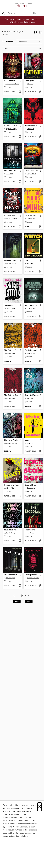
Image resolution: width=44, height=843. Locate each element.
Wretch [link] (28, 260)
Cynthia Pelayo (11, 129)
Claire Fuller (10, 488)
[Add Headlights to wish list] (40, 92)
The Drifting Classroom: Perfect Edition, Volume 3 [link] (11, 350)
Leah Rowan (31, 443)
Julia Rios (9, 174)
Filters (6, 48)
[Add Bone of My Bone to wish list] (20, 92)
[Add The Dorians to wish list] (40, 540)
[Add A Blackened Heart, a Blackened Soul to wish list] (40, 136)
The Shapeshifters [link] (11, 575)
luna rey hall (31, 308)
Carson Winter (11, 264)
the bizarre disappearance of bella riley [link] (32, 305)
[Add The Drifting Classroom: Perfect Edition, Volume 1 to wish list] (20, 406)
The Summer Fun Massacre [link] (32, 171)
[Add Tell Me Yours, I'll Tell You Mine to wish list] (40, 226)
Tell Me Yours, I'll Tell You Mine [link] (32, 216)
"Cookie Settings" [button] (20, 827)
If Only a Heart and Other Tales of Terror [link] (11, 216)
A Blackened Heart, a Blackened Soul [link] (32, 126)
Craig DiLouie (31, 174)
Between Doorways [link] (11, 260)
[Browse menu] (40, 13)
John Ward (30, 129)
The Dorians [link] (30, 530)
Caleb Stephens (11, 219)
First (17, 601)
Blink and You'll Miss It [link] (11, 440)
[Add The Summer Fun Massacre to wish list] (40, 181)
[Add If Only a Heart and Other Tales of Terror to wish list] (20, 226)
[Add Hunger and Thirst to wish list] (20, 496)
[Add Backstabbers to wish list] (40, 496)
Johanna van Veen (12, 84)
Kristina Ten (31, 219)
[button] (35, 33)
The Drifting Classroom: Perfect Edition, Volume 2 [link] (32, 350)
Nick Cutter (30, 533)
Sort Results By (8, 41)
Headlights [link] (29, 81)
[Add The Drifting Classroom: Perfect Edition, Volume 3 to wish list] (20, 361)
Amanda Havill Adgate (33, 578)
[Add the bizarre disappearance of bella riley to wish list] (40, 316)
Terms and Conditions (12, 808)
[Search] (3, 13)
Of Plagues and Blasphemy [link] (32, 575)
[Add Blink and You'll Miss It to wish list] (20, 451)
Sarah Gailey (10, 533)
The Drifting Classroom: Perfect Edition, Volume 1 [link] (11, 395)
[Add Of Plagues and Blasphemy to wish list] (40, 585)
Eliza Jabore (31, 488)
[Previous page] (14, 595)
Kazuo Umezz (11, 353)
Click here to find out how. (23, 22)
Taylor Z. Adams (11, 308)
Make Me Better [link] (10, 530)
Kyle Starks (30, 398)
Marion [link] (28, 440)
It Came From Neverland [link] (11, 126)
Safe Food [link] (8, 305)
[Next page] (31, 595)
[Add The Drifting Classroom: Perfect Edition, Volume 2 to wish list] (40, 361)
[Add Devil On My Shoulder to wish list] (40, 406)
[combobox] (17, 13)
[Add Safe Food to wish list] (20, 316)
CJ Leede (30, 84)
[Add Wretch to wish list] (40, 271)
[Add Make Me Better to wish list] (20, 540)
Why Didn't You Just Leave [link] (11, 171)
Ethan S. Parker (11, 443)
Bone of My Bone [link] (11, 81)
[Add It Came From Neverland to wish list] (20, 136)
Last (29, 601)
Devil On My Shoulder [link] (32, 395)
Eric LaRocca (31, 264)
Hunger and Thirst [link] (11, 485)
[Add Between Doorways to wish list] (20, 271)
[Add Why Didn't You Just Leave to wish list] (20, 181)
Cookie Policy (21, 836)
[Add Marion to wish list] (40, 451)
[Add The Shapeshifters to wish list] (20, 585)
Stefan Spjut (10, 578)
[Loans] (35, 13)
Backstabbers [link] (30, 485)
